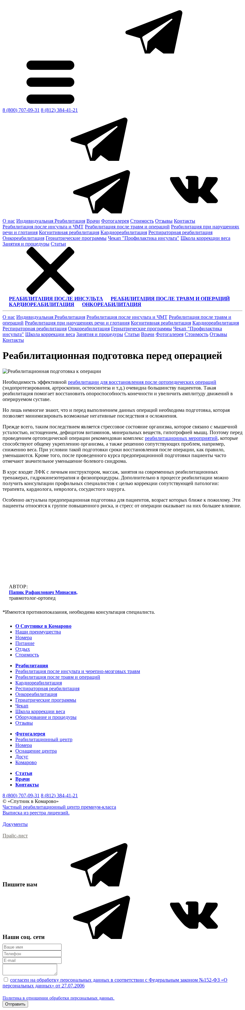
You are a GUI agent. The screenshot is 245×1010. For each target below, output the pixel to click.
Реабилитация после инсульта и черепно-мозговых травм (77, 671)
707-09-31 (21, 110)
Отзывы (164, 221)
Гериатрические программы (76, 238)
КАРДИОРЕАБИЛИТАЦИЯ (41, 304)
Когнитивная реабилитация (69, 232)
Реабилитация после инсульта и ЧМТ (43, 226)
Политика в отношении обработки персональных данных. (59, 998)
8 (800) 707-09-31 (21, 795)
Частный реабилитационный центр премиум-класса (59, 807)
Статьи (58, 244)
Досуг (21, 756)
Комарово (26, 762)
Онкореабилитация (23, 238)
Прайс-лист (15, 835)
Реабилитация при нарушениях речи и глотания (77, 323)
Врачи (93, 221)
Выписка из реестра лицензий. (36, 812)
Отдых (22, 649)
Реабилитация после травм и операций (127, 226)
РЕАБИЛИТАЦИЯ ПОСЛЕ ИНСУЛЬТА (56, 298)
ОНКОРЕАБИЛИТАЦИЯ (111, 304)
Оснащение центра (36, 751)
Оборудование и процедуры (46, 717)
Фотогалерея (115, 221)
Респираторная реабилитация (180, 232)
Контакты (184, 221)
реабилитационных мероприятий (181, 438)
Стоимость (142, 221)
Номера (23, 637)
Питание (24, 643)
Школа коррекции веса (205, 238)
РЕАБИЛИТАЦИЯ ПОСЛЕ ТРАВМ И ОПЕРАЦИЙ (170, 298)
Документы (15, 824)
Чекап (21, 705)
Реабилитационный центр (43, 739)
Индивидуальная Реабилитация (50, 221)
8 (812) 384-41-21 (59, 795)
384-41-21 (59, 110)
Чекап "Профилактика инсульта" (143, 238)
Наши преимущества (38, 631)
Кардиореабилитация (123, 232)
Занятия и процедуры (26, 244)
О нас (9, 221)
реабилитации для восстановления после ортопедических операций (142, 382)
